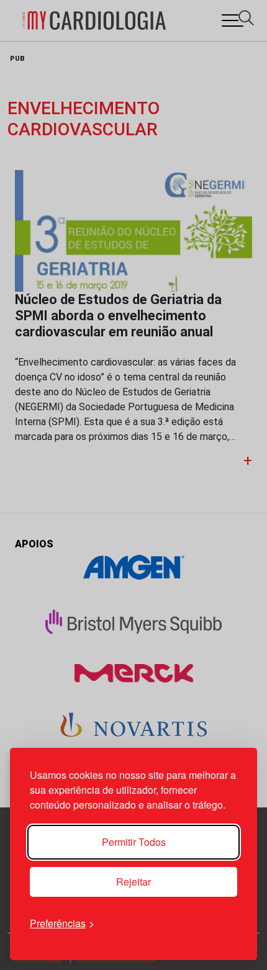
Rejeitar (133, 881)
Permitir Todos (134, 842)
